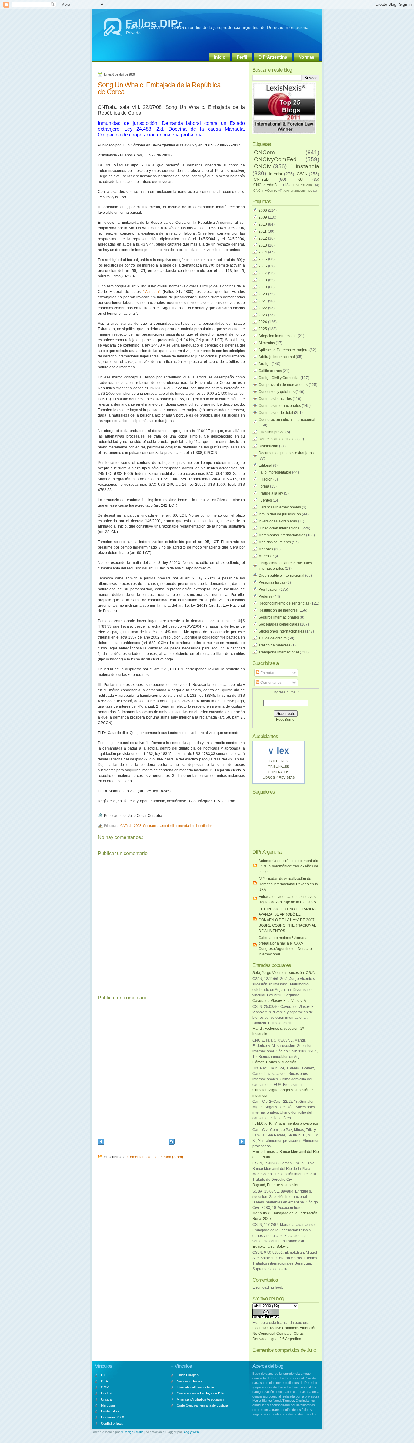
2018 (263, 280)
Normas (306, 57)
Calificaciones (270, 371)
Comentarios (270, 682)
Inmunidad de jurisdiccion (193, 825)
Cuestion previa (272, 432)
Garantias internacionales (280, 507)
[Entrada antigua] (242, 1142)
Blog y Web (191, 1432)
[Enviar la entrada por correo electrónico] (163, 816)
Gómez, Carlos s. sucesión (274, 1062)
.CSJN (301, 173)
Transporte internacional (279, 652)
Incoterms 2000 (112, 1417)
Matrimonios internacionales (282, 535)
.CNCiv (261, 166)
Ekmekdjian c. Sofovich (271, 1246)
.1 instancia (304, 166)
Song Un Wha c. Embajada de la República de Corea (159, 88)
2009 (263, 217)
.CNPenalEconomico (297, 190)
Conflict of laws (112, 1423)
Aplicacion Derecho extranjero (284, 350)
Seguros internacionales (279, 617)
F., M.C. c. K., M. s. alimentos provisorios (285, 1123)
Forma (264, 486)
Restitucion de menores (278, 610)
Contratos (278, 772)
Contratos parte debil (158, 825)
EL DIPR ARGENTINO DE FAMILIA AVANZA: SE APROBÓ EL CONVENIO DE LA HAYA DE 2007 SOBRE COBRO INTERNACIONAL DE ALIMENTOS (287, 920)
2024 (263, 322)
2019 (263, 287)
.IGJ (299, 179)
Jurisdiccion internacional (280, 528)
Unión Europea (188, 1375)
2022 (263, 308)
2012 (263, 238)
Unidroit (106, 1393)
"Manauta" (151, 292)
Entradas (267, 673)
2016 (263, 266)
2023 (263, 315)
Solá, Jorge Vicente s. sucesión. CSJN (284, 973)
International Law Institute (195, 1387)
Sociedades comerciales (279, 624)
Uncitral (106, 1399)
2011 (263, 231)
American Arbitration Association (200, 1399)
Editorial (265, 465)
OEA (104, 1381)
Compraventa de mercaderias (283, 385)
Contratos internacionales (280, 406)
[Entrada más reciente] (101, 1142)
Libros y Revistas (279, 777)
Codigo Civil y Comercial (279, 378)
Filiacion (265, 479)
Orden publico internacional (281, 575)
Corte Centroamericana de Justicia (202, 1405)
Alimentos (267, 343)
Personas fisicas (272, 582)
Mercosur (266, 556)
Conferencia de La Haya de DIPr (201, 1393)
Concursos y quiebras (277, 392)
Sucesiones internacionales (281, 631)
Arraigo (265, 364)
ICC (104, 1375)
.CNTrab (125, 825)
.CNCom (263, 152)
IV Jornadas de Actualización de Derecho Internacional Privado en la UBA (288, 884)
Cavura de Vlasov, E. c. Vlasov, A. (279, 1000)
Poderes (265, 596)
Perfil (242, 57)
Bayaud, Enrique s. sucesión (275, 1185)
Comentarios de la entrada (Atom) (155, 1157)
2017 (263, 273)
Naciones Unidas (189, 1381)
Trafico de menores (274, 645)
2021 (263, 301)
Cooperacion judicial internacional (287, 420)
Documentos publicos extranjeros (286, 453)
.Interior (275, 173)
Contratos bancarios (275, 399)
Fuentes (265, 500)
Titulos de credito (273, 638)
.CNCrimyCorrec (264, 190)
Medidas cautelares (275, 542)
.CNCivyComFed (274, 159)
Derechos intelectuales (277, 439)
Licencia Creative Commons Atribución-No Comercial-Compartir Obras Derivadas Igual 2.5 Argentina (285, 1333)
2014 (263, 252)
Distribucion (268, 446)
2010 (263, 224)
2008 (137, 825)
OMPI (105, 1387)
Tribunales (278, 766)
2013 (263, 245)
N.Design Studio (132, 1432)
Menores (266, 549)
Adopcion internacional (278, 336)
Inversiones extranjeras (278, 521)
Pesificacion (269, 589)
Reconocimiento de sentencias (284, 603)
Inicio (219, 57)
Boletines (278, 761)
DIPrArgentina (273, 57)
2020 (263, 294)
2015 (263, 259)
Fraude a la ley (271, 493)
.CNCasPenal (302, 185)
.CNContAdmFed (266, 185)
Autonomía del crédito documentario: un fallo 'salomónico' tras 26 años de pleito (289, 866)
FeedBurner (286, 719)
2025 (263, 329)
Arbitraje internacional (277, 357)
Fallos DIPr (153, 23)
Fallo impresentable (275, 472)
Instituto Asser (111, 1411)
